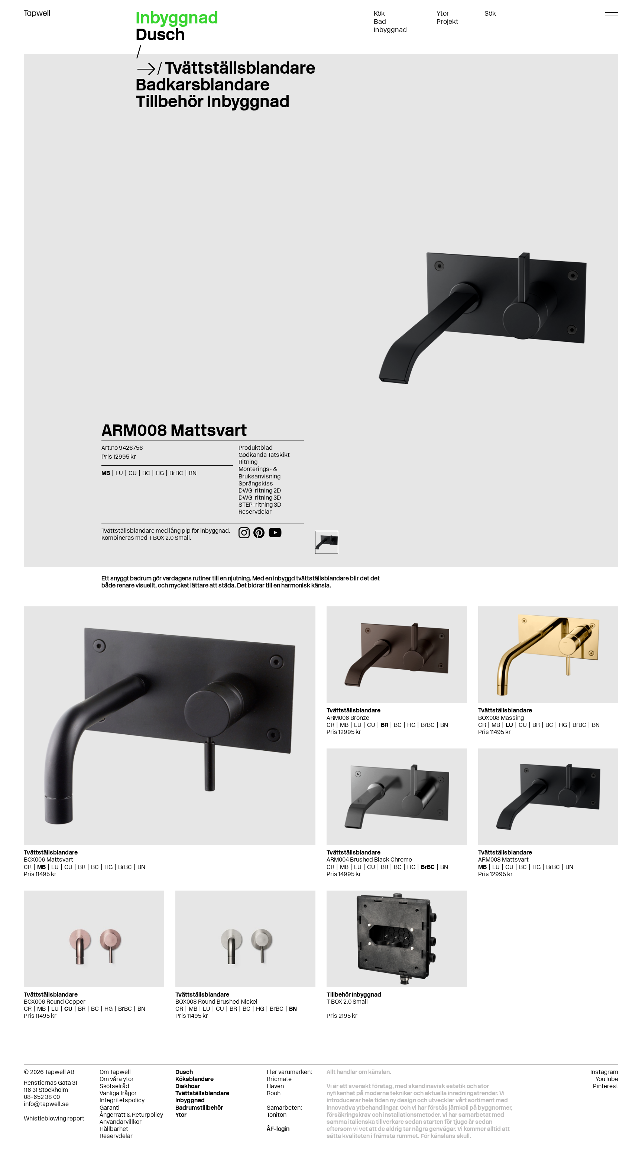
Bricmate (279, 1079)
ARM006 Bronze (348, 717)
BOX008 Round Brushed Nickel (216, 1001)
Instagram (604, 1071)
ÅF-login (278, 1128)
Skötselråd (114, 1086)
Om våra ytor (117, 1079)
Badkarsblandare (203, 84)
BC (95, 866)
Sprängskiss (256, 483)
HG (108, 866)
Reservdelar (255, 511)
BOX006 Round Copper (54, 1001)
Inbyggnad (390, 30)
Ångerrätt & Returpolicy (131, 1114)
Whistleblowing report (54, 1118)
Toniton (276, 1114)
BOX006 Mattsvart (48, 859)
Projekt (447, 21)
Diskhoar (187, 1086)
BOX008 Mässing (501, 717)
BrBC (125, 866)
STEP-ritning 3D (260, 504)
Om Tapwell (115, 1071)
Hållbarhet (114, 1128)
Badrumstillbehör (199, 1107)
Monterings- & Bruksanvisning (260, 472)
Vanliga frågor (118, 1093)
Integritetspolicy (122, 1100)
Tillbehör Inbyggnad (212, 101)
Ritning (248, 461)
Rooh (274, 1093)
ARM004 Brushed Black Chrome (369, 859)
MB (41, 866)
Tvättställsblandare (240, 68)
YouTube (607, 1079)
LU (55, 866)
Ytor (443, 13)
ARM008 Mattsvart (503, 859)
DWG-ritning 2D (260, 490)
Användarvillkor (121, 1121)
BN (141, 866)
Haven (275, 1086)
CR (28, 866)
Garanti (110, 1107)
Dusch (160, 34)
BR (81, 866)
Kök (379, 13)
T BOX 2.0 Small (347, 1001)
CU (68, 866)
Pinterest (605, 1086)
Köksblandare (194, 1079)
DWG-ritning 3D (260, 497)
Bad (380, 21)
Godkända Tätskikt (264, 454)
